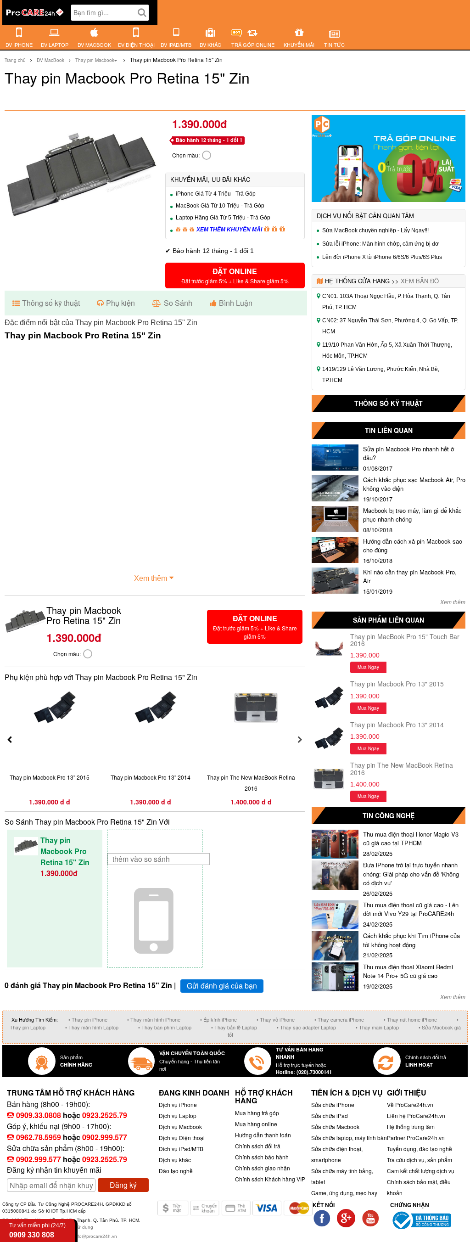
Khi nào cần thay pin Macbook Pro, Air (410, 576)
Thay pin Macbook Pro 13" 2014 (397, 724)
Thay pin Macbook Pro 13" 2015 (397, 683)
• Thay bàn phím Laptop (164, 1027)
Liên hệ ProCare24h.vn (416, 1115)
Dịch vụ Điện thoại (182, 1137)
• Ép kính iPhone (218, 1019)
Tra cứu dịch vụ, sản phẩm (419, 1159)
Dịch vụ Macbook (180, 1126)
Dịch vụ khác (175, 1159)
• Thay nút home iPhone (410, 1019)
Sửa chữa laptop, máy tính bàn (349, 1137)
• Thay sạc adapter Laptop (306, 1027)
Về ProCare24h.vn (410, 1104)
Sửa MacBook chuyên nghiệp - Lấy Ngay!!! (375, 230)
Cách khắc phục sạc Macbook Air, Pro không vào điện (414, 484)
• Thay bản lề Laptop (234, 1027)
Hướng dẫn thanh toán (263, 1135)
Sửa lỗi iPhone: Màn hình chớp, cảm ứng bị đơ (380, 244)
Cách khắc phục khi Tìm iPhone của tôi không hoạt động (411, 940)
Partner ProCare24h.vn (416, 1137)
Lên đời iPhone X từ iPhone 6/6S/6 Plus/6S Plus (382, 257)
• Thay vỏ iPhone (276, 1019)
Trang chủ (15, 60)
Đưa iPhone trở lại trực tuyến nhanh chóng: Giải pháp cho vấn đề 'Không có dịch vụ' (411, 873)
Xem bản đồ (420, 280)
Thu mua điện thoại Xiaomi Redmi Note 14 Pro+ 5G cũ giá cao (408, 971)
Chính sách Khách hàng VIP (270, 1179)
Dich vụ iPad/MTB (181, 1148)
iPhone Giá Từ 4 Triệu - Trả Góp (216, 194)
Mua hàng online (256, 1124)
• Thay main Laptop (377, 1027)
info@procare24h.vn (95, 1236)
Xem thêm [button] (150, 578)
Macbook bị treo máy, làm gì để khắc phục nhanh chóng (412, 515)
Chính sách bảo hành (262, 1157)
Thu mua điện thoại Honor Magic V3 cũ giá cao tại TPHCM (411, 839)
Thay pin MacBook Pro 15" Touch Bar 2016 (404, 640)
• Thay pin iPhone (87, 1019)
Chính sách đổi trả (257, 1146)
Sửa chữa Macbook (335, 1126)
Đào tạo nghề (176, 1171)
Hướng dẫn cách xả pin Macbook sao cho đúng (412, 546)
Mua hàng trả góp (257, 1113)
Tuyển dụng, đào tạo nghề (419, 1148)
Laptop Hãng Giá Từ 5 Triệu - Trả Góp (223, 217)
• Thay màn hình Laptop (91, 1027)
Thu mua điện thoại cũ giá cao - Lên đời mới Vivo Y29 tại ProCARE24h (411, 909)
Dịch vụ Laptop (177, 1115)
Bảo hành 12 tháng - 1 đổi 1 (209, 139)
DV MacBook (50, 60)
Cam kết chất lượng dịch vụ (420, 1171)
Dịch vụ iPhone (178, 1104)
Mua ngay (368, 667)
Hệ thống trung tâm (411, 1126)
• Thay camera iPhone (339, 1019)
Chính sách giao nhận (262, 1168)
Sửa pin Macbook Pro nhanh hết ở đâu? (408, 453)
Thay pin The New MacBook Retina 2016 (401, 768)
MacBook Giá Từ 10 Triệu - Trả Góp (220, 205)
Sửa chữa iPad (329, 1115)
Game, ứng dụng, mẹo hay (344, 1193)
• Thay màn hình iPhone (153, 1019)
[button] (235, 275)
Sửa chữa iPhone (332, 1104)
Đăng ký (123, 1185)
